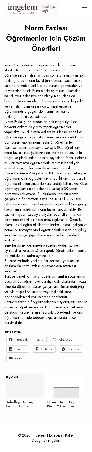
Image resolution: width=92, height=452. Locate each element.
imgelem (54, 440)
